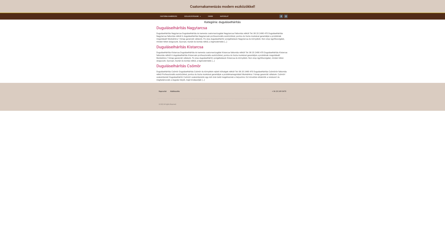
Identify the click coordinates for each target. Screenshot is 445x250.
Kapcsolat (224, 16)
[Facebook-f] (281, 16)
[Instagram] (286, 16)
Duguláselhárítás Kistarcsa (179, 47)
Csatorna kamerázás (168, 16)
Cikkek (210, 16)
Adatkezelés (175, 91)
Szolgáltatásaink (191, 16)
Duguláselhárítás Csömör (178, 66)
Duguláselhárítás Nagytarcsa (181, 28)
